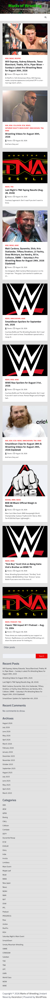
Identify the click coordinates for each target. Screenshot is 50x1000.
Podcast (13, 622)
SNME (5, 948)
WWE (7, 131)
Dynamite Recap (9, 837)
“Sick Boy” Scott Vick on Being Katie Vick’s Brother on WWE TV (23, 565)
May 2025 (6, 784)
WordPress (41, 997)
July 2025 (6, 776)
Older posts (9, 647)
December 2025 (9, 756)
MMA (14, 500)
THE (4, 961)
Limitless (6, 862)
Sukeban (6, 956)
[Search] (45, 17)
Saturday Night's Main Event (17, 128)
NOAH (5, 891)
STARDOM (6, 952)
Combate (6, 829)
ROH (4, 932)
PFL (4, 907)
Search (41, 656)
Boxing (8, 500)
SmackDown (35, 128)
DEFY (5, 833)
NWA (4, 895)
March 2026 (7, 743)
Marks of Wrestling (25, 6)
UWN (4, 973)
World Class (7, 977)
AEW (7, 58)
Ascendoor (16, 997)
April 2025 (6, 789)
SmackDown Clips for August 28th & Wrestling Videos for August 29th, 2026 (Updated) (23, 447)
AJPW (5, 813)
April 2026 (6, 739)
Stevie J (10, 74)
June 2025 (6, 780)
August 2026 (7, 723)
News (11, 58)
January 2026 (8, 752)
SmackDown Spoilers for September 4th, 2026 (23, 323)
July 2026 (6, 727)
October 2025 (8, 764)
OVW (4, 903)
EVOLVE (6, 846)
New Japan (7, 883)
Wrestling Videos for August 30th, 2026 (22, 135)
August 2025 (7, 772)
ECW (23, 125)
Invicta (5, 858)
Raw (12, 380)
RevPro (18, 58)
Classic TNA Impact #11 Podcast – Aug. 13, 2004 (24, 626)
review (5, 924)
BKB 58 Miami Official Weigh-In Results (21, 504)
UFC (4, 969)
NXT (4, 899)
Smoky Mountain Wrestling (13, 944)
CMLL (5, 821)
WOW (5, 981)
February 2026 (8, 747)
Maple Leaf (7, 870)
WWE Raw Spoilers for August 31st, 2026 (23, 384)
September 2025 (9, 768)
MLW (4, 874)
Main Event (7, 866)
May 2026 (6, 735)
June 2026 (6, 731)
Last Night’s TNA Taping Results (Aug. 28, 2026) (24, 191)
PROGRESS (7, 915)
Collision (17, 125)
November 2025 (9, 760)
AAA (6, 125)
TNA (42, 128)
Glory (5, 850)
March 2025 (7, 793)
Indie (4, 854)
